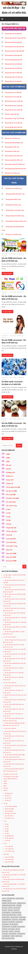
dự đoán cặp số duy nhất (8, 905)
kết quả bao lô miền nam (12, 151)
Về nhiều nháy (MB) (12, 498)
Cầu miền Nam (11, 502)
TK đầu (8, 520)
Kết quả (8, 465)
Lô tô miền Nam (11, 542)
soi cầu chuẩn (14, 917)
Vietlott (8, 469)
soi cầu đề (13, 926)
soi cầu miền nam (6, 919)
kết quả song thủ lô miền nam (13, 160)
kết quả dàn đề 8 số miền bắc (13, 72)
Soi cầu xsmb (7, 577)
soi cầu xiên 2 (19, 922)
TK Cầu (5, 803)
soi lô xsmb (5, 933)
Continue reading (7, 273)
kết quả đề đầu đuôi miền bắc (13, 127)
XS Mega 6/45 (10, 472)
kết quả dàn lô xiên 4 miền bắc (14, 110)
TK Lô (5, 821)
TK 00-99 (9, 535)
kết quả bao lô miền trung (13, 205)
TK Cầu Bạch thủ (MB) (11, 806)
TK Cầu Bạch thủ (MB (13, 487)
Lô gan (8, 509)
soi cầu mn (14, 919)
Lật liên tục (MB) (11, 491)
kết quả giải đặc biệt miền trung (15, 194)
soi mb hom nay (12, 933)
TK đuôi (8, 524)
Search (19, 445)
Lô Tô (5, 843)
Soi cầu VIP (4, 922)
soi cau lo (10, 910)
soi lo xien (17, 931)
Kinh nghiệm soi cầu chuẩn (11, 776)
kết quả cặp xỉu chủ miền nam (13, 155)
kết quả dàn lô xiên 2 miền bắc (14, 101)
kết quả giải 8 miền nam (12, 147)
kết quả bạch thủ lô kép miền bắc (14, 46)
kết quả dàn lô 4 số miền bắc (13, 81)
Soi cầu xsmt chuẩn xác (10, 728)
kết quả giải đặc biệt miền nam (14, 142)
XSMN (8, 458)
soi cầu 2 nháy (5, 917)
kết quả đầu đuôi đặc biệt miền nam (15, 168)
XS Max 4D (9, 476)
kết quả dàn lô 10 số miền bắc (13, 123)
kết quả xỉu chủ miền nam (12, 138)
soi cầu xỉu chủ (6, 926)
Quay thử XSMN (11, 561)
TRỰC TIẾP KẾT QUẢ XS (10, 778)
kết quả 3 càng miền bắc (12, 114)
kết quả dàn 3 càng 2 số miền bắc (14, 118)
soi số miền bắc (6, 936)
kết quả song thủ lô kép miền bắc (14, 51)
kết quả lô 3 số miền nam (12, 173)
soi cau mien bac (6, 912)
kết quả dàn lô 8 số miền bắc (13, 97)
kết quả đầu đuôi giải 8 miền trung (16, 221)
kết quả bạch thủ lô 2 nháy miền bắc (15, 38)
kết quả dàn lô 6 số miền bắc (13, 92)
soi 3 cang (4, 907)
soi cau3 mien (17, 907)
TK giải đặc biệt (11, 528)
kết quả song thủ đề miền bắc (13, 59)
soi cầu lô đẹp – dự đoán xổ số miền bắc (15, 575)
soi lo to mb (5, 931)
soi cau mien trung (16, 912)
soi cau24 (4, 910)
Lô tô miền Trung (11, 546)
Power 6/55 (10, 480)
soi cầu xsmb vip (14, 924)
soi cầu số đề (22, 919)
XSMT (8, 461)
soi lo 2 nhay (11, 929)
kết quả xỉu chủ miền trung (14, 188)
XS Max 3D (9, 483)
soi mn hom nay (21, 933)
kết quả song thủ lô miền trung (15, 216)
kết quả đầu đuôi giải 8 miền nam (15, 164)
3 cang (4, 898)
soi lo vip (11, 931)
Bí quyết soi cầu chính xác (11, 774)
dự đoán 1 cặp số (6, 900)
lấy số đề (18, 905)
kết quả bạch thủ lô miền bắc (13, 33)
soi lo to (18, 929)
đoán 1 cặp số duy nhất (8, 938)
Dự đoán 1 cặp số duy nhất (9, 903)
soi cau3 (10, 907)
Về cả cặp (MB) (11, 494)
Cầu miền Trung (11, 506)
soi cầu (19, 915)
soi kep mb (4, 929)
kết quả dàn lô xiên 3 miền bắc (14, 105)
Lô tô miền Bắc (11, 539)
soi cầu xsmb (5, 924)
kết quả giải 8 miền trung (13, 199)
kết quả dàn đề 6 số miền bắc (13, 68)
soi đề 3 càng (18, 936)
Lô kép (8, 517)
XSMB (8, 454)
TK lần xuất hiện (11, 531)
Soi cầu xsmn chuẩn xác (10, 682)
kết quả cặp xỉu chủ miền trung (15, 210)
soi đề (12, 936)
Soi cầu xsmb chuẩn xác (10, 637)
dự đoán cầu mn (21, 903)
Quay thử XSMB (11, 553)
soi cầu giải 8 (22, 917)
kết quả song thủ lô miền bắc (13, 42)
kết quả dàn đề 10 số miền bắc (14, 77)
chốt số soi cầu (11, 898)
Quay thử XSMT (11, 557)
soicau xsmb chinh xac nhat (9, 915)
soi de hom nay (21, 926)
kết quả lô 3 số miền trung (13, 234)
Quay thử (9, 550)
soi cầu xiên (12, 922)
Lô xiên (8, 513)
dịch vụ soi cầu (20, 898)
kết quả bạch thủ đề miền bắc (13, 55)
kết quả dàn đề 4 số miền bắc (13, 64)
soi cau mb (16, 910)
